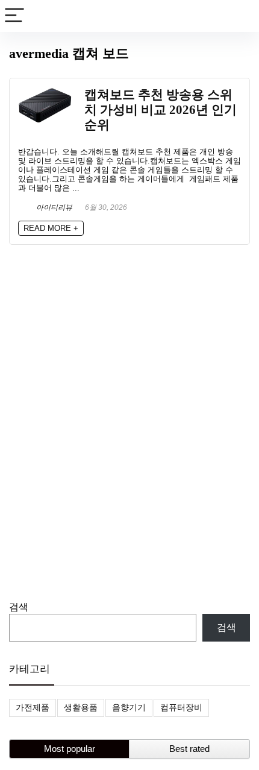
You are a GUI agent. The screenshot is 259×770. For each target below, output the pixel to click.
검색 (18, 607)
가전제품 (32, 707)
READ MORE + (50, 228)
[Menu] (14, 16)
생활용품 (81, 707)
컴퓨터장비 (181, 707)
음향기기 (129, 707)
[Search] (240, 16)
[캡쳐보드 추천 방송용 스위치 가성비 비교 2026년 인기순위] (45, 92)
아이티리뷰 (53, 207)
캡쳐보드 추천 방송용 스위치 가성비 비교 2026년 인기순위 (160, 109)
